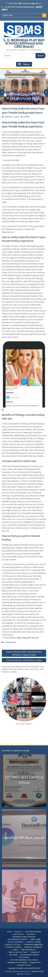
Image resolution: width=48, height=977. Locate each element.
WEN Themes (25, 974)
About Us (18, 931)
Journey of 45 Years (16, 77)
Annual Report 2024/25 (30, 955)
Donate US (35, 952)
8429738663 (13, 3)
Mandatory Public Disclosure (24, 937)
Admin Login (35, 939)
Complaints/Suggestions (33, 944)
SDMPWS (26, 116)
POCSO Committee (15, 942)
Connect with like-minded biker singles (24, 660)
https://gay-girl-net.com (28, 637)
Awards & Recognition (33, 947)
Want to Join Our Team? (18, 952)
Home (9, 931)
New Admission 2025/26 (17, 939)
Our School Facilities (33, 931)
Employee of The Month (17, 962)
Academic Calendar (13, 947)
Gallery (15, 949)
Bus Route (31, 934)
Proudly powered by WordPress (17, 971)
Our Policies (24, 957)
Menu (26, 64)
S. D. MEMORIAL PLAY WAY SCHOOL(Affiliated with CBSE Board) (24, 43)
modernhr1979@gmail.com (31, 3)
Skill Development (28, 949)
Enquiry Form (35, 962)
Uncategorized (10, 642)
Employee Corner (24, 965)
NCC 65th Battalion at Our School (24, 960)
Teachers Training (33, 942)
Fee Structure (18, 934)
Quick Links (8, 15)
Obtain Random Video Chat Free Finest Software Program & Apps (24, 653)
